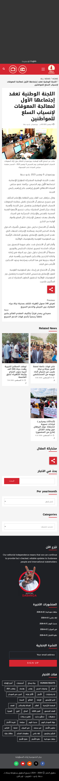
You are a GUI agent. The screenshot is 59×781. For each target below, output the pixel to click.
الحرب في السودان (15, 694)
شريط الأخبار (11, 722)
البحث (11, 481)
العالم (37, 705)
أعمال (53, 688)
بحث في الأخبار (47, 471)
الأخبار (39, 694)
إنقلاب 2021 (11, 688)
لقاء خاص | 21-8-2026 (49, 617)
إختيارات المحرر (41, 688)
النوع (17, 711)
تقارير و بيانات (25, 716)
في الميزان (26, 728)
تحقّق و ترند (39, 716)
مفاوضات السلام (23, 733)
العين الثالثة (36, 711)
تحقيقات (51, 716)
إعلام (30, 688)
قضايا (15, 728)
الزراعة (39, 700)
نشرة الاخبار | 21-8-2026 (48, 635)
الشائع (30, 700)
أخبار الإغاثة (8, 683)
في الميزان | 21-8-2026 (48, 629)
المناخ (26, 711)
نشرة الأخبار (36, 739)
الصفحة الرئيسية (49, 705)
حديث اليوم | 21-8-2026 (48, 623)
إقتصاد (21, 688)
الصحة (21, 700)
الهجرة (9, 711)
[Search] (3, 68)
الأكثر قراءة (29, 694)
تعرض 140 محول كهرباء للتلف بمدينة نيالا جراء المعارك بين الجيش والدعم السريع (32, 303)
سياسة (22, 722)
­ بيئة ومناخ (32, 683)
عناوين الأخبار (50, 728)
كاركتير (7, 728)
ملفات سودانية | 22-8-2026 (47, 612)
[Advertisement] (29, 29)
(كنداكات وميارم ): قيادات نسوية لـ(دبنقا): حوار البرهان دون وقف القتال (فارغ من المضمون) (44, 427)
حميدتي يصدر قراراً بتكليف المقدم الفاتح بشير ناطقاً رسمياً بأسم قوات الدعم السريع (27, 313)
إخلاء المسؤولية (21, 757)
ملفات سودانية (49, 739)
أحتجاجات (20, 683)
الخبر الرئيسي (50, 700)
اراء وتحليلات (50, 694)
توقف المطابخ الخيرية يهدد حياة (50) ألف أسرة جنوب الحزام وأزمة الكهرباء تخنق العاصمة (15, 372)
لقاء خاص (36, 733)
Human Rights (47, 683)
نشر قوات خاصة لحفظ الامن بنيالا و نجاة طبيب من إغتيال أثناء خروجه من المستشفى (44, 370)
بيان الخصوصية (35, 757)
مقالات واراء (8, 733)
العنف (12, 705)
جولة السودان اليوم (48, 722)
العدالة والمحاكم (25, 705)
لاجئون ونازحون (49, 733)
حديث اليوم (33, 722)
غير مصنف (37, 728)
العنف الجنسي (49, 711)
